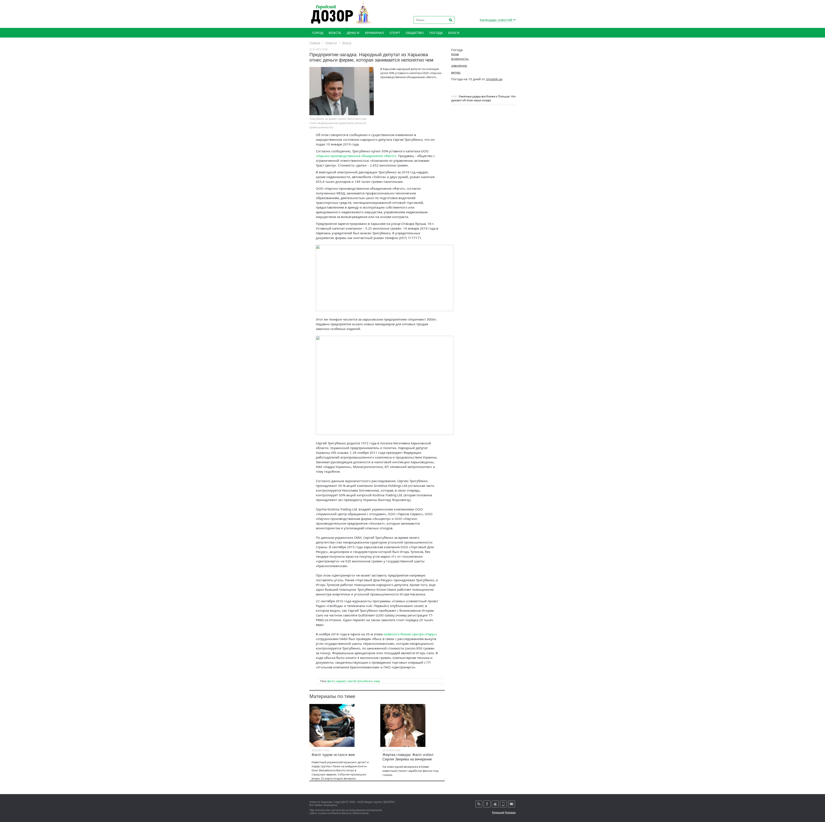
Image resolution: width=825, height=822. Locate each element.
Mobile (503, 804)
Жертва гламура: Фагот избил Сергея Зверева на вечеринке (407, 757)
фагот (331, 681)
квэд (377, 681)
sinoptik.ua (494, 79)
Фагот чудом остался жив (333, 755)
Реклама (510, 812)
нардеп (341, 681)
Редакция (498, 812)
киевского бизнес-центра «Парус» (410, 634)
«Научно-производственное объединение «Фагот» (356, 156)
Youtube (511, 804)
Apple (495, 804)
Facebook (487, 804)
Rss (478, 804)
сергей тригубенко (360, 681)
